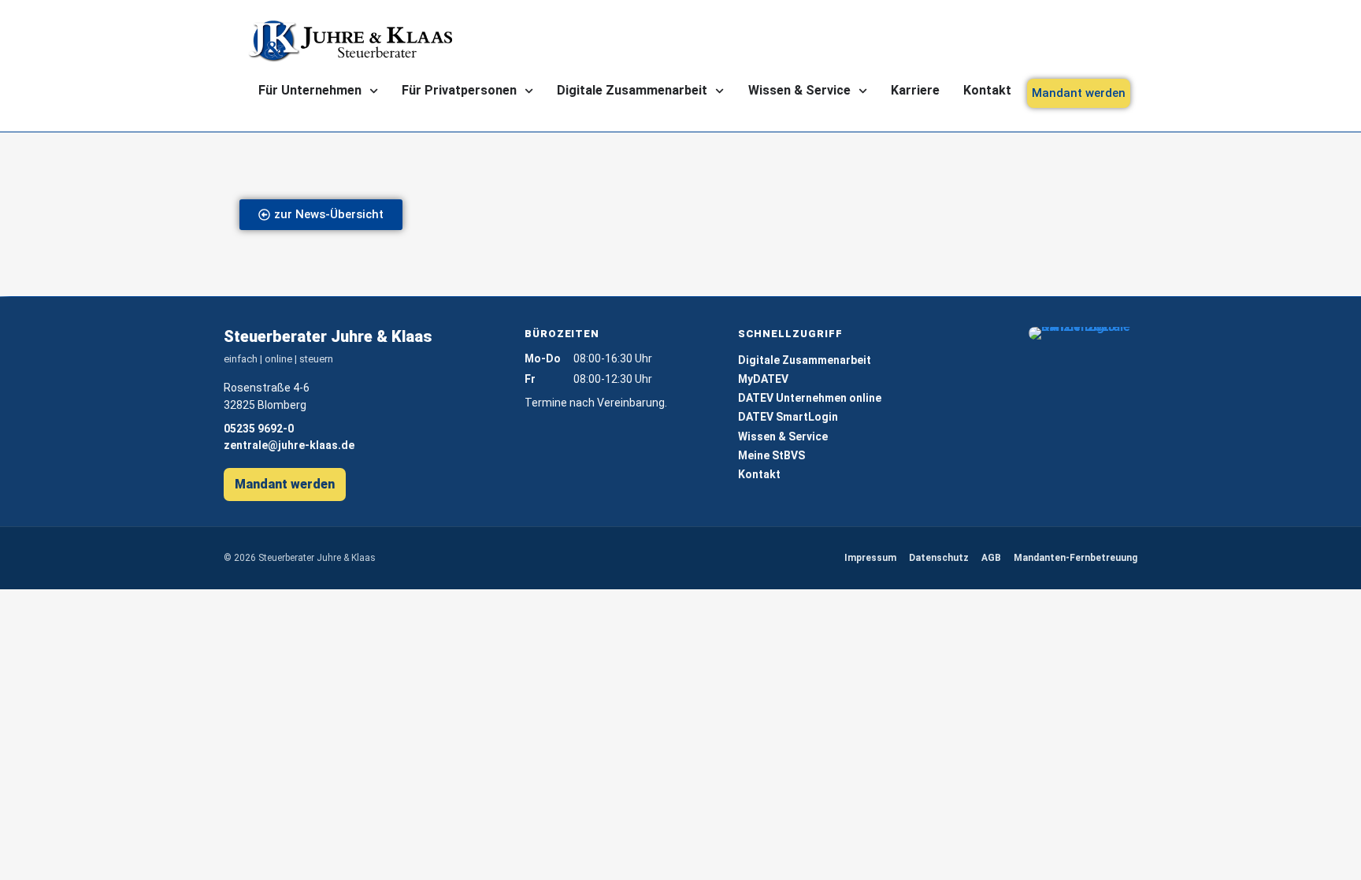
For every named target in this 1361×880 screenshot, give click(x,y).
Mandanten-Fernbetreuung (1075, 557)
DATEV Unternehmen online (809, 398)
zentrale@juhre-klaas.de (289, 445)
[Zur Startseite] (349, 41)
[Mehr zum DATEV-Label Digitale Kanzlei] (1083, 333)
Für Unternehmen (310, 90)
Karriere (915, 90)
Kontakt (987, 90)
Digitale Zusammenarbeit (632, 90)
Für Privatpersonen (459, 90)
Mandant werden (285, 484)
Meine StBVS (771, 455)
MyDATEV (763, 379)
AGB (991, 557)
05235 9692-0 (259, 428)
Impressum (870, 557)
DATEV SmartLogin (788, 416)
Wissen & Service (799, 90)
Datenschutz (939, 557)
